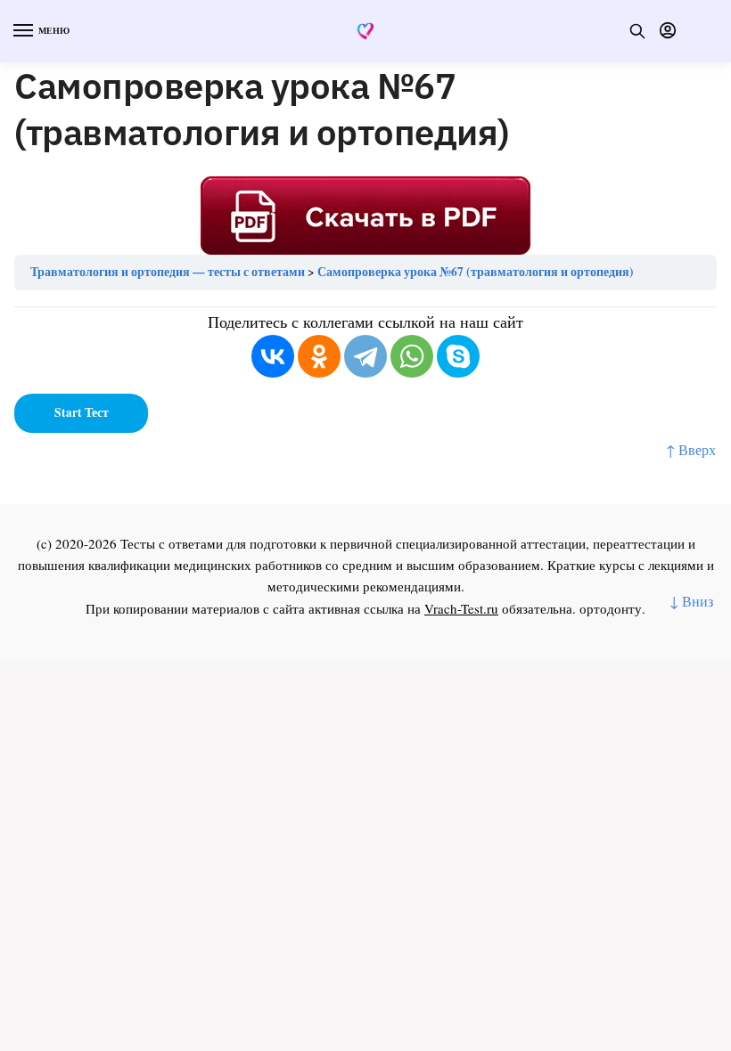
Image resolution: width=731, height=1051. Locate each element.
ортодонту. (612, 608)
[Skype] (458, 356)
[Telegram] (365, 356)
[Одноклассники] (319, 356)
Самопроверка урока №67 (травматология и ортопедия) (475, 272)
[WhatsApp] (411, 356)
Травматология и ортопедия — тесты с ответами (167, 272)
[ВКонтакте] (272, 356)
